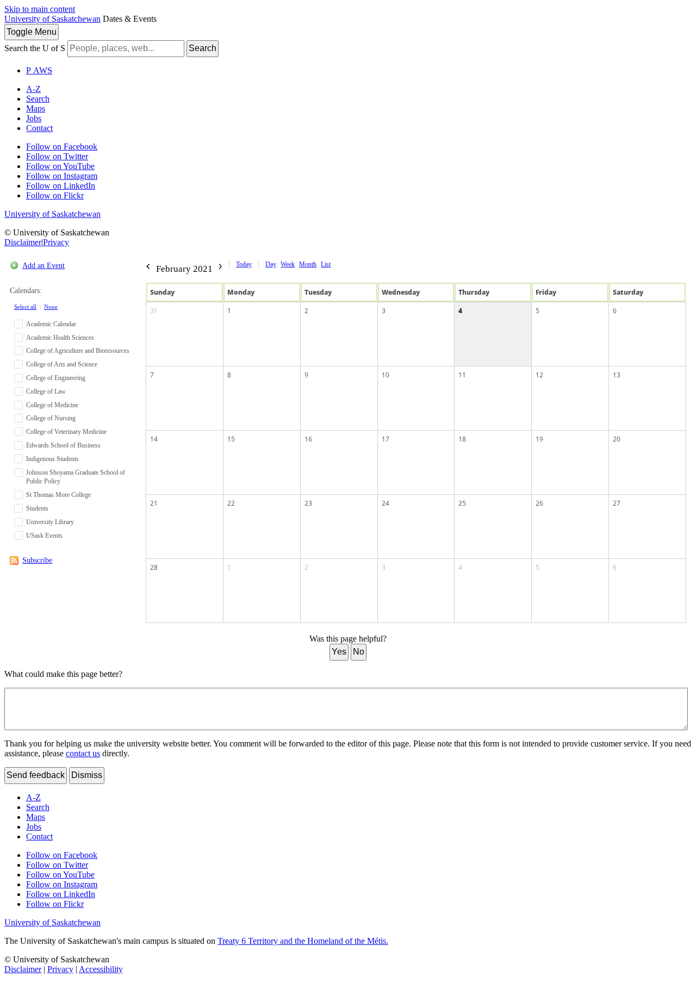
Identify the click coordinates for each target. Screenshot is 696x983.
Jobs (33, 118)
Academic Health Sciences (60, 337)
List (326, 264)
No (358, 651)
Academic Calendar (51, 324)
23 (308, 503)
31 (154, 310)
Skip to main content (39, 9)
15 (231, 439)
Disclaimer (22, 242)
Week (288, 264)
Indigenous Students (52, 459)
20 (616, 439)
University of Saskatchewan (52, 18)
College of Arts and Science (61, 364)
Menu (32, 31)
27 (616, 503)
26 (539, 503)
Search (202, 48)
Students (37, 508)
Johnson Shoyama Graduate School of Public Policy (75, 477)
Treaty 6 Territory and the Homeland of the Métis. (302, 940)
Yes (339, 651)
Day (270, 264)
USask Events (44, 535)
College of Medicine (52, 405)
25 (462, 503)
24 (385, 503)
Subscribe (37, 560)
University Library (50, 522)
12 (539, 374)
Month (307, 264)
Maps (35, 108)
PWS (39, 70)
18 (462, 439)
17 (385, 439)
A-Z (33, 89)
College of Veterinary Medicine (66, 431)
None (51, 306)
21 (154, 503)
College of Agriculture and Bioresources (77, 350)
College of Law (46, 391)
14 (154, 439)
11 (462, 374)
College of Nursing (51, 418)
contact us (83, 753)
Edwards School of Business (63, 445)
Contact (39, 128)
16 (308, 439)
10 (385, 374)
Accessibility (101, 969)
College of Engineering (55, 378)
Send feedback (36, 775)
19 (539, 439)
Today (244, 264)
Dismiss (86, 775)
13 (616, 374)
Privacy (56, 242)
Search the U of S (34, 48)
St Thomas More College (58, 495)
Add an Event (43, 266)
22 (231, 503)
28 (154, 567)
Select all (25, 306)
